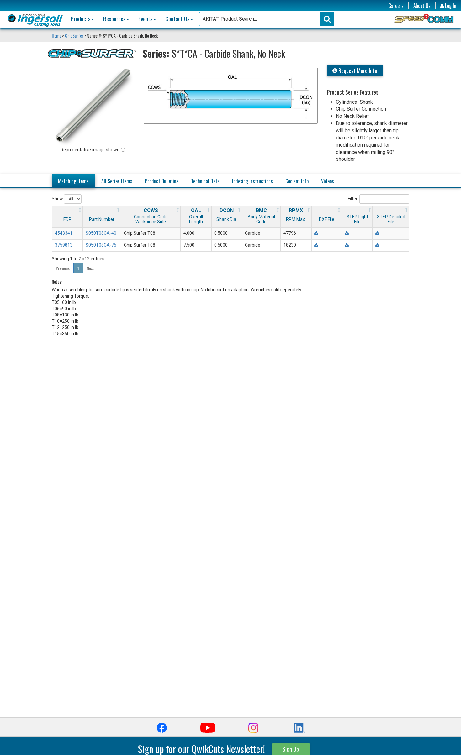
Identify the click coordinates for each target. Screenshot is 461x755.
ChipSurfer (74, 35)
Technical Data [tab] (205, 181)
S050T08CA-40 (101, 233)
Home (57, 35)
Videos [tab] (327, 181)
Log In (450, 5)
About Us (422, 5)
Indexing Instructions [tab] (252, 181)
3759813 (63, 244)
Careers (396, 5)
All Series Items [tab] (116, 181)
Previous (63, 268)
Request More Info (357, 70)
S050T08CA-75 (101, 244)
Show (58, 198)
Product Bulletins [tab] (161, 181)
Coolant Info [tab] (297, 181)
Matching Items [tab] (73, 181)
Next (90, 268)
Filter (353, 198)
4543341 (63, 233)
